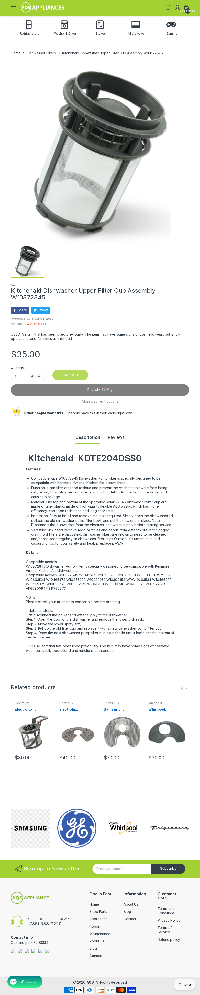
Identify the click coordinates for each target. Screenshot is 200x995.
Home (94, 904)
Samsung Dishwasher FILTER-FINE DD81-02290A (121, 709)
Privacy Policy (169, 920)
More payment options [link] (100, 401)
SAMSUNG (111, 703)
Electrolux (22, 703)
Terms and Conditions (166, 911)
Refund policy (169, 939)
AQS (14, 285)
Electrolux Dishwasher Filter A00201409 (30, 709)
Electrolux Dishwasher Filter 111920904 (74, 709)
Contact (96, 956)
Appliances (98, 919)
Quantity (17, 368)
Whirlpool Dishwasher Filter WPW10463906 (163, 709)
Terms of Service (165, 930)
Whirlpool (155, 703)
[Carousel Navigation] (184, 688)
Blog (93, 948)
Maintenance (100, 934)
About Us (97, 941)
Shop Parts (98, 911)
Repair (95, 926)
